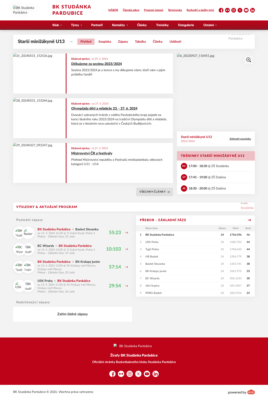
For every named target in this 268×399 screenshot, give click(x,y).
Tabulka (140, 41)
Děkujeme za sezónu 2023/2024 (96, 64)
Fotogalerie (186, 25)
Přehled (85, 41)
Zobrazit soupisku (240, 139)
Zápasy (123, 41)
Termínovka (175, 10)
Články (142, 25)
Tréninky (162, 25)
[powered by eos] (241, 392)
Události (175, 41)
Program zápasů (153, 10)
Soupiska (104, 41)
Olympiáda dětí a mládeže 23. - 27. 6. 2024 (104, 108)
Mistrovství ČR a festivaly (91, 153)
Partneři (97, 25)
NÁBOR (113, 10)
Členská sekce (131, 10)
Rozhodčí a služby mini (200, 10)
